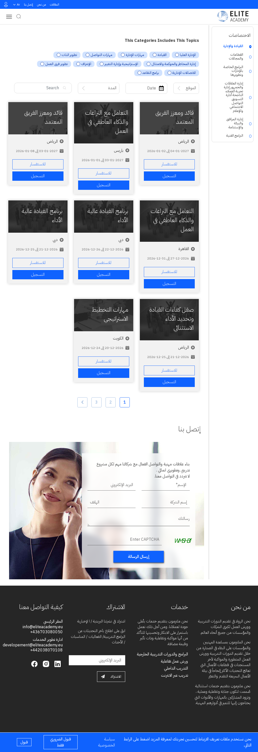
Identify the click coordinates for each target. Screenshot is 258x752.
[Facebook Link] (34, 663)
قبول (24, 742)
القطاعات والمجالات (236, 57)
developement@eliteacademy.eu (33, 645)
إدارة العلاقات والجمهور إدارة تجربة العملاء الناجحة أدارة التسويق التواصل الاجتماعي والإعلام (233, 97)
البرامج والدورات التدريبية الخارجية (162, 654)
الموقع (191, 88)
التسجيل (169, 176)
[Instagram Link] (45, 663)
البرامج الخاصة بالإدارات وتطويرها (233, 71)
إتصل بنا (28, 4)
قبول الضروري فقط (60, 742)
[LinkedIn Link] (57, 663)
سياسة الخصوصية (106, 742)
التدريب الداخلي (176, 668)
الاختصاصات (239, 35)
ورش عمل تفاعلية (174, 661)
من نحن (41, 4)
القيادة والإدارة (233, 46)
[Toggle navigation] (9, 16)
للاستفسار (169, 164)
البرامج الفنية (234, 136)
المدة (112, 88)
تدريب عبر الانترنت (174, 675)
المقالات (54, 4)
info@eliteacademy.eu (43, 626)
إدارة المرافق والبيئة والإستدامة (234, 123)
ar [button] (18, 4)
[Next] (82, 402)
